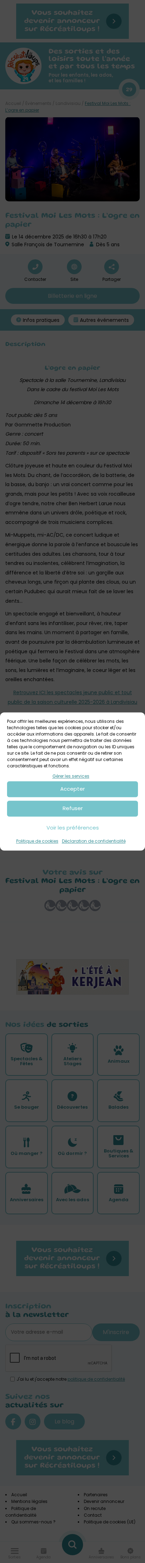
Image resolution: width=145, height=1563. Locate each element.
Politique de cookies (37, 841)
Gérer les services (70, 776)
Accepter (72, 789)
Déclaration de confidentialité (94, 841)
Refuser (73, 808)
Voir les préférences (72, 828)
